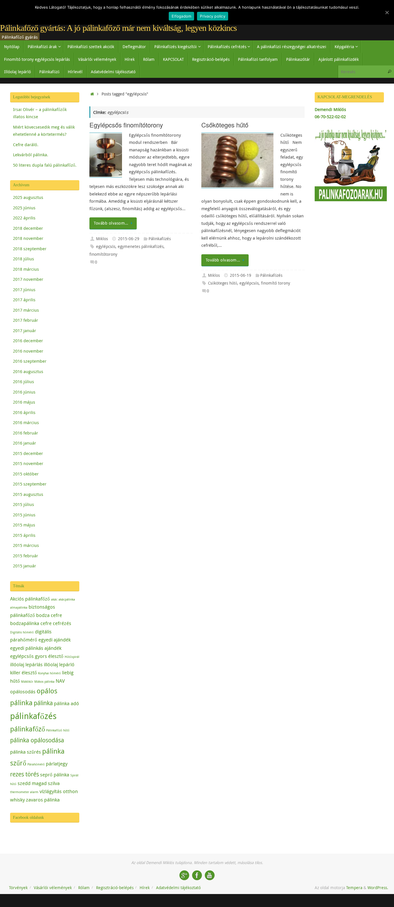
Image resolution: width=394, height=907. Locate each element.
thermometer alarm (24, 792)
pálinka (43, 703)
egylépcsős (105, 246)
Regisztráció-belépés (115, 887)
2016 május (24, 402)
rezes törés (24, 774)
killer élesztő (23, 672)
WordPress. (377, 887)
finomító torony (275, 283)
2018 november (28, 238)
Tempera (354, 887)
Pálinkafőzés (160, 238)
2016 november (28, 351)
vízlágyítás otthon (59, 791)
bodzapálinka (24, 623)
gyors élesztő (49, 656)
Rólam (84, 887)
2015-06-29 (128, 238)
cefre (46, 623)
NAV (60, 681)
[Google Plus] (184, 875)
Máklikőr (27, 682)
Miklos (102, 238)
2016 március (26, 422)
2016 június (24, 392)
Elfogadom (181, 16)
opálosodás (22, 691)
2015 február (25, 555)
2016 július (23, 381)
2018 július (23, 258)
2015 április (24, 535)
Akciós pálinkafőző (30, 598)
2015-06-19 (240, 275)
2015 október (26, 474)
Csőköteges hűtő (224, 124)
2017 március (26, 310)
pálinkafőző (27, 728)
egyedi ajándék (54, 639)
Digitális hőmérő (22, 632)
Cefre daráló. (25, 144)
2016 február (25, 433)
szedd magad (32, 783)
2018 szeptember (29, 248)
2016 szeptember (29, 361)
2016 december (28, 340)
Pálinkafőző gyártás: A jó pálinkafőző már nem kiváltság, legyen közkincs (118, 28)
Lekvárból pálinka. (30, 154)
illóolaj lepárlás (26, 664)
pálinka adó (66, 703)
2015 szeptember (29, 484)
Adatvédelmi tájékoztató (178, 887)
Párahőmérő (36, 764)
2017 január (24, 330)
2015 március (26, 545)
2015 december (28, 453)
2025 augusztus (28, 197)
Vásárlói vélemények (53, 887)
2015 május (24, 525)
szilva (54, 783)
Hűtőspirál (72, 657)
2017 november (28, 279)
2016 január (24, 443)
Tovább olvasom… (111, 223)
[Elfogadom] (387, 12)
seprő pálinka (54, 774)
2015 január (24, 566)
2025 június (24, 207)
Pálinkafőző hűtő (58, 730)
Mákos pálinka (44, 682)
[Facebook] (197, 875)
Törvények (18, 887)
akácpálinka (67, 599)
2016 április (24, 412)
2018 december (28, 228)
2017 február (25, 320)
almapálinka (18, 607)
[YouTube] (210, 875)
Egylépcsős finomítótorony (126, 124)
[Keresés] (389, 71)
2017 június (24, 289)
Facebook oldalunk (28, 817)
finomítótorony (103, 254)
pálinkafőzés (33, 716)
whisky (17, 799)
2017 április (24, 299)
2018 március (26, 269)
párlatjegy (56, 763)
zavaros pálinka (43, 799)
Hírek (145, 887)
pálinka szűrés (25, 751)
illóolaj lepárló (59, 664)
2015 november (28, 463)
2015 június (24, 515)
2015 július (23, 504)
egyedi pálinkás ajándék (35, 648)
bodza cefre (49, 615)
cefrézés (62, 623)
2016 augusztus (28, 371)
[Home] (92, 94)
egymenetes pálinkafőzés (141, 246)
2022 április (24, 218)
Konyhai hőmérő (49, 673)
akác (54, 599)
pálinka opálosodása (37, 740)
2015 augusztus (28, 494)
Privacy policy (212, 16)
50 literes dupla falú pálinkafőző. (44, 165)
